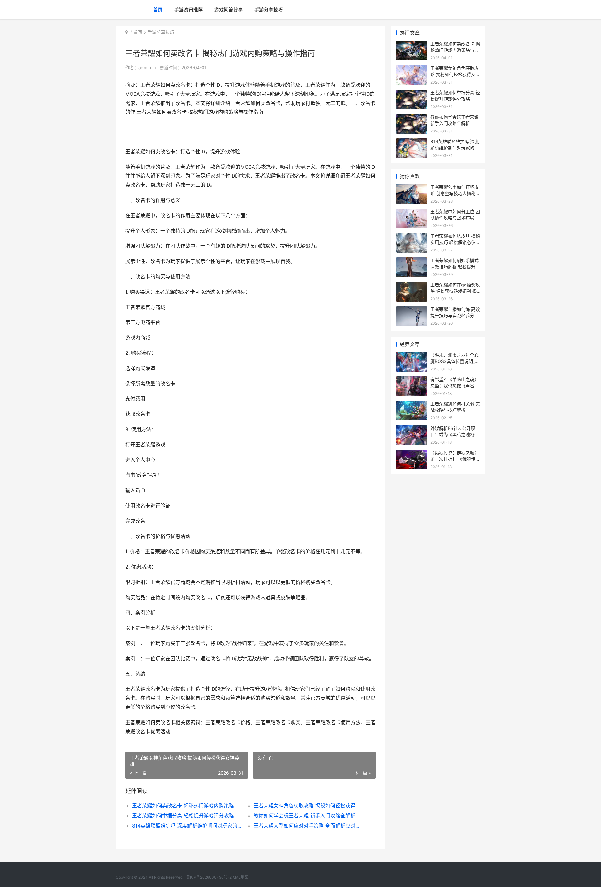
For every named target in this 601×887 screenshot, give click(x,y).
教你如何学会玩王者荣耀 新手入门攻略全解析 (304, 815)
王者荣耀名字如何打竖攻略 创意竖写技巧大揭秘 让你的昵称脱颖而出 (454, 193)
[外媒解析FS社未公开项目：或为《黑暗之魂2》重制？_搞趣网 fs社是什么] (411, 429)
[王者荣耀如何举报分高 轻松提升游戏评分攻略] (411, 93)
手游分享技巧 (268, 10)
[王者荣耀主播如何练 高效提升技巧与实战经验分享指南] (411, 310)
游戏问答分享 (228, 10)
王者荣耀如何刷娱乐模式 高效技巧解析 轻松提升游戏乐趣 (455, 266)
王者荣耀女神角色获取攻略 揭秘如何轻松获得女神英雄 (308, 805)
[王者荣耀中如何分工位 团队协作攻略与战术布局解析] (411, 212)
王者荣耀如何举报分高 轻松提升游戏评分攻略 (183, 815)
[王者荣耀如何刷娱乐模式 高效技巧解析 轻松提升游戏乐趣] (411, 261)
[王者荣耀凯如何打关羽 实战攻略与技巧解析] (411, 404)
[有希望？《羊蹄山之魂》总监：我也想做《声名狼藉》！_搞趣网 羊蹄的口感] (411, 380)
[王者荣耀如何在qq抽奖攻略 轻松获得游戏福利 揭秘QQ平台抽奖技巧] (411, 285)
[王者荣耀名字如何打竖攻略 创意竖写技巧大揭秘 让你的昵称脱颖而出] (411, 188)
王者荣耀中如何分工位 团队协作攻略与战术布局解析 (455, 217)
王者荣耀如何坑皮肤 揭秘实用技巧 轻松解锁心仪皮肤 (455, 242)
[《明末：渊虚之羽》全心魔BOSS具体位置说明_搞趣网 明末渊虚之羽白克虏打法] (411, 355)
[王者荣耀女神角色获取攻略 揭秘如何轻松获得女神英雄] (411, 69)
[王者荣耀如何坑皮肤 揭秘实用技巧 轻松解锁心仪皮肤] (411, 237)
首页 (157, 10)
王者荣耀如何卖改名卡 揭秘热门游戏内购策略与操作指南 (186, 805)
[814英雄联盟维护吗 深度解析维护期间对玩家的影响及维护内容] (411, 142)
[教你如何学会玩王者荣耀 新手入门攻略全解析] (411, 118)
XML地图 (240, 877)
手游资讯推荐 (188, 10)
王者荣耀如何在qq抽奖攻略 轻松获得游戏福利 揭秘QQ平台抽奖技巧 (455, 291)
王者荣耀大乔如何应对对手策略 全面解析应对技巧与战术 (308, 826)
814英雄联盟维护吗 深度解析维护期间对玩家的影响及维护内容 (186, 826)
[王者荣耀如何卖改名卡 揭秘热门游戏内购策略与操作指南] (411, 44)
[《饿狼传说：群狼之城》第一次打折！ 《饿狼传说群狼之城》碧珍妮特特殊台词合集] (411, 453)
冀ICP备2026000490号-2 (209, 877)
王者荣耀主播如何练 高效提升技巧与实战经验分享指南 (455, 315)
